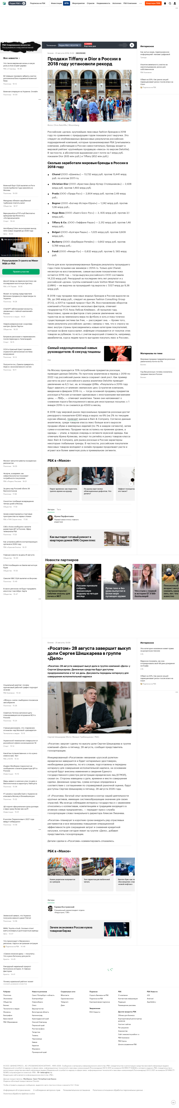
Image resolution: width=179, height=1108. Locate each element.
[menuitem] (37, 3)
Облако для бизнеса (126, 1015)
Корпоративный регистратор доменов (130, 1019)
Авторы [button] (51, 509)
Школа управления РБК (127, 1044)
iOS (148, 995)
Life (141, 653)
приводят (72, 418)
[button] (165, 3)
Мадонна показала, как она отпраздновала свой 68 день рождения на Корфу (157, 663)
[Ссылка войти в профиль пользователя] (174, 3)
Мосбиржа (27, 1078)
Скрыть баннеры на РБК (99, 995)
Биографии (7, 1015)
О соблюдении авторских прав (46, 1089)
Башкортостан (38, 1008)
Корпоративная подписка (100, 1002)
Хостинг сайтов (124, 1024)
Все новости (10, 58)
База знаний (8, 1018)
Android (150, 998)
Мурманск (36, 1049)
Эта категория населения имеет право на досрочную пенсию (157, 649)
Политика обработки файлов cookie (19, 1093)
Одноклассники (67, 998)
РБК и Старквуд (9, 68)
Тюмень (35, 1035)
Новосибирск (37, 1002)
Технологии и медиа (11, 316)
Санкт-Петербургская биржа (44, 1078)
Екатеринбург (37, 998)
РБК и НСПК (8, 758)
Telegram (64, 1002)
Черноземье (37, 1038)
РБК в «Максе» (59, 460)
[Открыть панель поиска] (170, 3)
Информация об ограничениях (16, 1089)
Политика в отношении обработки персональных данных (118, 1089)
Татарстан (36, 1032)
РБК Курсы (122, 1041)
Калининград (37, 1015)
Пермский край (38, 1025)
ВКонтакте (65, 995)
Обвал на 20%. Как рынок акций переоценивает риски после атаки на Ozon (156, 81)
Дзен (63, 1005)
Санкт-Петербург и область (43, 995)
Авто (5, 233)
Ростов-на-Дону (38, 1028)
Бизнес (51, 52)
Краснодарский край (40, 1018)
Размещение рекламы (127, 1005)
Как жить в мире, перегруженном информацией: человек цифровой (155, 53)
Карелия (35, 1045)
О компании (123, 995)
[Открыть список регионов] (165, 3)
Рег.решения (123, 1027)
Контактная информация (128, 998)
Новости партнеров (61, 560)
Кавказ (34, 1042)
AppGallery (151, 1002)
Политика (7, 83)
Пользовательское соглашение (76, 1089)
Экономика (7, 998)
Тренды (143, 57)
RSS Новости (95, 1012)
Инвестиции (8, 773)
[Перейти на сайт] (21, 47)
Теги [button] (59, 509)
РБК (49, 359)
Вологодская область (40, 1012)
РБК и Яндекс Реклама (12, 481)
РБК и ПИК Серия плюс (12, 519)
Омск (34, 1005)
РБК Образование (10, 1022)
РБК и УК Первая (9, 286)
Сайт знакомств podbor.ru (128, 1034)
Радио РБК (15, 3)
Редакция (122, 1002)
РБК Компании (9, 692)
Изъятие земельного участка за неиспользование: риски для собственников (154, 66)
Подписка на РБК (96, 998)
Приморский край (39, 1052)
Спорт (6, 221)
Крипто (6, 959)
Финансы (7, 1012)
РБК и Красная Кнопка (12, 547)
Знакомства (122, 1031)
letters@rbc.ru (46, 1072)
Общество (7, 205)
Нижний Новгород (39, 1022)
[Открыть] (21, 3)
